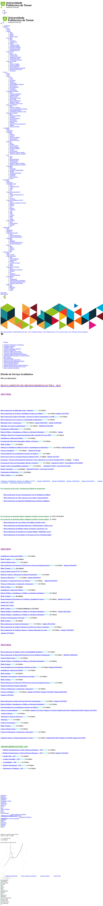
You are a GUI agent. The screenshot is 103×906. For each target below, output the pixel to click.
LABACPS (12, 209)
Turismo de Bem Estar (7, 577)
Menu (8, 28)
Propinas (12, 125)
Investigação (7, 179)
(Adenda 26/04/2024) (20, 686)
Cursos (8, 76)
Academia (12, 224)
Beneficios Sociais (14, 160)
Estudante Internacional (12, 232)
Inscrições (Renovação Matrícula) (18, 123)
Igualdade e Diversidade (15, 173)
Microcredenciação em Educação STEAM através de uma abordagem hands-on (25, 565)
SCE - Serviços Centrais (62, 331)
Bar (10, 272)
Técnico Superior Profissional (17, 84)
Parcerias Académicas (12, 104)
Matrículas (12, 122)
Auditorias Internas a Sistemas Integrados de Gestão (24, 630)
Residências (12, 273)
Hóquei (11, 265)
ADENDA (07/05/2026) (46, 426)
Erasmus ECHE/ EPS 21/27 (16, 242)
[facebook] (2, 878)
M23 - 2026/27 (7, 357)
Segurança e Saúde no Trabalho (17, 152)
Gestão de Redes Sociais (8, 562)
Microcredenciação (14, 87)
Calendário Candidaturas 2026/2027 (12, 349)
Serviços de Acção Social (16, 69)
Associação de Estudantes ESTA (17, 282)
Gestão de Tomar (14, 55)
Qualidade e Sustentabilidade (16, 170)
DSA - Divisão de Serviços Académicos (78, 331)
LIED (11, 212)
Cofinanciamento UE (15, 50)
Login (5, 12)
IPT (2, 23)
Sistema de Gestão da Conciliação (18, 153)
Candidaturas (7, 25)
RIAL (11, 250)
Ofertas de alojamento (15, 275)
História (8, 31)
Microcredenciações (8, 358)
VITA (11, 217)
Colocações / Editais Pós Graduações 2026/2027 (15, 354)
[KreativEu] (4, 822)
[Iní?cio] (16, 8)
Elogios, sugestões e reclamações (11, 368)
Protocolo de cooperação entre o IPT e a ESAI (15, 366)
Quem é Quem (57, 876)
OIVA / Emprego (14, 177)
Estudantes (9, 132)
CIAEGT (12, 205)
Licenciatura (13, 80)
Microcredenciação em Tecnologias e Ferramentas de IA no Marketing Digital (27, 535)
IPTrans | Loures (13, 96)
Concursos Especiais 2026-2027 (11, 362)
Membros (6, 342)
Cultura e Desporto (11, 256)
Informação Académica (12, 113)
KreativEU (9, 231)
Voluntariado (13, 174)
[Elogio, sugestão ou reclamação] (5, 813)
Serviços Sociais (13, 121)
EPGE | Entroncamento (15, 100)
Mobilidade (9, 238)
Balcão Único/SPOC (15, 126)
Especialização (13, 89)
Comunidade (7, 128)
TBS (11, 226)
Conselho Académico (15, 46)
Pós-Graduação (13, 85)
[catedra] (3, 825)
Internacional (7, 227)
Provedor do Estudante (15, 47)
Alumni (11, 178)
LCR (11, 211)
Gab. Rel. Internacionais (15, 243)
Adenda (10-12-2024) (7, 602)
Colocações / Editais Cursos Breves (12, 359)
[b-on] (2, 827)
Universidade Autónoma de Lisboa (18, 111)
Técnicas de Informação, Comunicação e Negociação (17, 584)
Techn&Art (12, 198)
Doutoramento (13, 83)
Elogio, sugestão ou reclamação (28, 876)
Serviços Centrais (14, 145)
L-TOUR (12, 215)
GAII (11, 189)
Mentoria (12, 171)
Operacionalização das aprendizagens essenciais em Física (18, 667)
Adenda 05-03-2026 (34, 450)
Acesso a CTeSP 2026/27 (10, 350)
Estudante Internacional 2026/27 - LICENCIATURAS (17, 355)
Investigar (12, 149)
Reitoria (11, 43)
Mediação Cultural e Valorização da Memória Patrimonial (19, 574)
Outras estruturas (11, 220)
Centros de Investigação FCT (14, 192)
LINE (11, 213)
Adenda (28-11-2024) (7, 605)
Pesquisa (5, 292)
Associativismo (10, 276)
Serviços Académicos (15, 65)
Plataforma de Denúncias (11, 876)
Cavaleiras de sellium (15, 262)
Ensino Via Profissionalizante (11, 363)
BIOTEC (12, 204)
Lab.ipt (11, 188)
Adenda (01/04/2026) (67, 447)
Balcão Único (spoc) (14, 140)
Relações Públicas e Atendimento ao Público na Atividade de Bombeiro (22, 593)
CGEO (11, 196)
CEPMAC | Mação (14, 102)
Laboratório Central (11, 183)
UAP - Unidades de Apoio (49, 331)
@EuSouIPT (10, 166)
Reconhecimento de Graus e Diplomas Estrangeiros (16, 365)
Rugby (11, 264)
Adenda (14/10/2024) (7, 633)
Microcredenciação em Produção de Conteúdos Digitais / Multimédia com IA (27, 532)
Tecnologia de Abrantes (15, 57)
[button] (1, 904)
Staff (8, 155)
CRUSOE (12, 249)
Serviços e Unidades (11, 61)
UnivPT (5, 27)
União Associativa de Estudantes (17, 280)
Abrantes (12, 288)
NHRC (11, 216)
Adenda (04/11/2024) (48, 624)
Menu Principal (4, 294)
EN (4, 13)
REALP (9, 245)
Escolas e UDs (10, 51)
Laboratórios (13, 70)
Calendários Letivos (8, 347)
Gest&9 (11, 219)
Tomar (11, 290)
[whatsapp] (16, 878)
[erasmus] (3, 824)
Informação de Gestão (15, 49)
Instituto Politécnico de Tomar (20, 331)
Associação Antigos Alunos (16, 283)
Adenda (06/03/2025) (34, 577)
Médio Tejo (9, 284)
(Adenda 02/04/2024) (7, 686)
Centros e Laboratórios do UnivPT (15, 200)
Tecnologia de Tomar (15, 58)
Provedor (12, 136)
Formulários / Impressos (9, 346)
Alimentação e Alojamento (13, 267)
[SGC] (2, 821)
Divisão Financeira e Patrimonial (17, 68)
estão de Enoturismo (15, 624)
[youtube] (7, 878)
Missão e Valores (14, 36)
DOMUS (12, 208)
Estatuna (12, 261)
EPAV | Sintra (13, 99)
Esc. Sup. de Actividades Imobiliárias (18, 109)
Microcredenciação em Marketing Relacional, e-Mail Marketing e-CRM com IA (28, 525)
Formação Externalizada (12, 91)
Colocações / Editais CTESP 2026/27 (12, 351)
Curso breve (12, 88)
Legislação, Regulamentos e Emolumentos (14, 344)
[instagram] (4, 878)
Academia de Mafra (14, 95)
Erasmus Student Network (16, 237)
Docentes (9, 141)
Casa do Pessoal (13, 151)
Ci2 (10, 197)
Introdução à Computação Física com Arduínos (15, 581)
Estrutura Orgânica (7, 331)
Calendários (12, 117)
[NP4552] (3, 820)
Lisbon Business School (15, 110)
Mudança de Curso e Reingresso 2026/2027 (14, 361)
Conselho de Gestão (14, 44)
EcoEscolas (12, 175)
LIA (11, 190)
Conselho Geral (13, 42)
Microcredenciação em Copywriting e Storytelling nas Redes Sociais (24, 522)
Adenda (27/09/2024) (67, 630)
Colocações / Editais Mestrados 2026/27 (13, 353)
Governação (9, 38)
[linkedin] (10, 878)
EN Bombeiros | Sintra (15, 98)
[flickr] (13, 878)
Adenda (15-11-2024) (64, 599)
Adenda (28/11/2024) (64, 611)
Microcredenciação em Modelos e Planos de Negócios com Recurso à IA (26, 528)
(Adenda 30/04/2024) (55, 667)
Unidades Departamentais (16, 59)
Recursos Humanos (14, 66)
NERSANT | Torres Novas (16, 103)
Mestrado (12, 81)
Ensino (5, 72)
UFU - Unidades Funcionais (35, 331)
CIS (11, 207)
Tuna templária (13, 260)
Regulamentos (13, 119)
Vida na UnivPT (7, 252)
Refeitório (12, 271)
